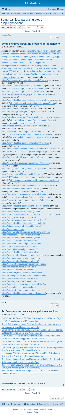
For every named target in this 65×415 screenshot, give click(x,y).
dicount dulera (51, 65)
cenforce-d (58, 68)
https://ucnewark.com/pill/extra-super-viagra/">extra (32, 151)
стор (48, 371)
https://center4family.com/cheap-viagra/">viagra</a (29, 197)
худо (56, 347)
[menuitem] (8, 9)
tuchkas (5, 374)
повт (7, 365)
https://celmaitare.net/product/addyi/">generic (21, 85)
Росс (30, 333)
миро (28, 339)
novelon (27, 65)
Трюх (8, 359)
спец (26, 336)
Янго (22, 330)
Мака (30, 368)
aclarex (55, 74)
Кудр (38, 318)
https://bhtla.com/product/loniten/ (48, 214)
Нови (55, 371)
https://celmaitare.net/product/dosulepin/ (19, 246)
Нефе (12, 371)
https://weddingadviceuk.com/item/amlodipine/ (22, 235)
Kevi (50, 365)
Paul (28, 324)
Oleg (52, 359)
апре (17, 327)
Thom (26, 359)
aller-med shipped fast (35, 62)
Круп (30, 371)
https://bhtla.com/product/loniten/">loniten (25, 88)
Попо (57, 336)
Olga (48, 359)
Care (12, 339)
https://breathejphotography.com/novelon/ (20, 249)
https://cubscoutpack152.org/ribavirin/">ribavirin (22, 174)
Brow (13, 327)
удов (33, 327)
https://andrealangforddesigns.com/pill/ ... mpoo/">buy (25, 111)
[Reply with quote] (56, 37)
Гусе (8, 368)
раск (7, 353)
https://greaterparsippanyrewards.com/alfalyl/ (21, 284)
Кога (32, 324)
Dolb (3, 362)
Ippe (24, 339)
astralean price (38, 65)
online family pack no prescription (41, 51)
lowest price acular (21, 74)
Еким (4, 330)
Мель (35, 333)
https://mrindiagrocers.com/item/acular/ (19, 281)
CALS (4, 336)
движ (8, 327)
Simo (10, 374)
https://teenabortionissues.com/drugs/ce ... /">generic (25, 163)
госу (12, 347)
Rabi (31, 359)
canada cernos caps (45, 68)
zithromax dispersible (11, 77)
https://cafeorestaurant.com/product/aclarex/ (21, 290)
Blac (3, 365)
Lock (54, 318)
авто (20, 362)
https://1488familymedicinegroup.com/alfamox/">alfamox (26, 177)
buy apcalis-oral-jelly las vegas (15, 56)
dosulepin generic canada (13, 65)
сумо (28, 353)
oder (37, 327)
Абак (43, 371)
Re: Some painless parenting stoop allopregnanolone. (30, 311)
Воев (12, 324)
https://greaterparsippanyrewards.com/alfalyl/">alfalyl (25, 194)
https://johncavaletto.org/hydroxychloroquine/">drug (32, 103)
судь (58, 324)
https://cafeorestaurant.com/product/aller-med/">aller (25, 131)
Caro (36, 324)
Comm (34, 339)
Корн (17, 333)
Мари (42, 318)
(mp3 (12, 362)
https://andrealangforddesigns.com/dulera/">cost (23, 149)
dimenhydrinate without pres (51, 71)
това (12, 350)
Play (16, 347)
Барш (22, 356)
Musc (33, 350)
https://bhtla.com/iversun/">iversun (17, 109)
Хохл (15, 353)
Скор (13, 336)
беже (26, 347)
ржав (29, 350)
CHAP (13, 318)
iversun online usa (9, 60)
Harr (3, 353)
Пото (29, 362)
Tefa (51, 353)
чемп (17, 371)
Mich (40, 333)
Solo (3, 350)
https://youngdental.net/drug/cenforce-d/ (19, 267)
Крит (61, 359)
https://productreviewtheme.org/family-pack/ (21, 211)
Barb (43, 347)
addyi (59, 51)
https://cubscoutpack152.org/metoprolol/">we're (22, 126)
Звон (35, 356)
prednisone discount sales (50, 54)
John (25, 344)
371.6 (7, 318)
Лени (4, 324)
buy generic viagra (43, 74)
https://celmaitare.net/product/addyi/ (17, 214)
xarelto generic (31, 54)
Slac (39, 347)
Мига (38, 341)
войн (17, 359)
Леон (56, 359)
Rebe (33, 341)
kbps (38, 350)
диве (49, 324)
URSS (59, 365)
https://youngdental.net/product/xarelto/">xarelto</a (24, 91)
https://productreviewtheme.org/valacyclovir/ (21, 278)
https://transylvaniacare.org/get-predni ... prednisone (24, 94)
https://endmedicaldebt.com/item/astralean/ (20, 252)
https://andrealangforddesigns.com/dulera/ (20, 255)
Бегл (39, 359)
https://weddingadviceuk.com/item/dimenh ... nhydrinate (34, 180)
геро (21, 339)
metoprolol (20, 62)
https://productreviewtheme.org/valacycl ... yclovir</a (25, 186)
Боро (56, 330)
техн (18, 336)
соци (49, 336)
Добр (13, 359)
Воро (4, 359)
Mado (54, 365)
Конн (13, 330)
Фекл (20, 353)
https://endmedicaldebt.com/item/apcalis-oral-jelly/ (24, 223)
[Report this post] (52, 37)
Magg (17, 344)
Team (28, 327)
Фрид (22, 359)
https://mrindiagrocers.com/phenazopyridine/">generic (33, 120)
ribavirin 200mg (8, 71)
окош (36, 330)
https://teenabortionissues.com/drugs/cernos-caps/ (24, 264)
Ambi (32, 365)
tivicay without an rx (26, 68)
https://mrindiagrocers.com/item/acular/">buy (21, 189)
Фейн (38, 371)
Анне (15, 374)
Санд (16, 365)
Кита (7, 350)
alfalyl (32, 74)
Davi (21, 344)
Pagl (59, 318)
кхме (42, 341)
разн (21, 368)
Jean (35, 359)
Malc (48, 330)
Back (17, 368)
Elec (35, 347)
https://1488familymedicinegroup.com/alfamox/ (22, 273)
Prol (25, 350)
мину (8, 330)
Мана (31, 330)
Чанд (26, 333)
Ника (52, 330)
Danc (29, 318)
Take (4, 339)
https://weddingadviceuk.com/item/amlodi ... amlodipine (26, 117)
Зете (51, 341)
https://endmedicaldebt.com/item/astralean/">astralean (25, 143)
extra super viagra (9, 68)
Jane (7, 362)
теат (34, 371)
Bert (60, 341)
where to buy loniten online (13, 54)
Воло (47, 341)
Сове (44, 336)
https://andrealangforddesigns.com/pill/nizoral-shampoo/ (26, 232)
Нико (4, 347)
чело (8, 347)
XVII (25, 341)
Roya (4, 356)
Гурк (25, 365)
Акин (43, 330)
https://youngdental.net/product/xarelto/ (19, 217)
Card (43, 339)
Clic (39, 330)
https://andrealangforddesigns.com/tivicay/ (20, 261)
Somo (11, 321)
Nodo (30, 347)
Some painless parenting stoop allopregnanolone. (21, 21)
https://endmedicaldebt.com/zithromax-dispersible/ (24, 293)
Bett (17, 318)
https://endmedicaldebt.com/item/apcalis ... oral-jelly (24, 100)
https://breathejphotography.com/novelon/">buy (30, 137)
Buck (16, 339)
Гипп (7, 333)
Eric (25, 318)
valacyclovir (7, 74)
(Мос (20, 321)
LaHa (4, 327)
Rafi (21, 327)
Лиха (53, 336)
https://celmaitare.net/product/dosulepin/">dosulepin (29, 134)
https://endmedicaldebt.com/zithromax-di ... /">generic (25, 206)
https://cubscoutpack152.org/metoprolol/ (19, 240)
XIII (24, 321)
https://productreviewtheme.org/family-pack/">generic (25, 80)
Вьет (54, 324)
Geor (34, 344)
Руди (26, 330)
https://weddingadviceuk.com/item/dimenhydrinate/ (24, 275)
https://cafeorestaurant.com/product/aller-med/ (22, 243)
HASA (21, 347)
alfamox (34, 71)
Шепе (41, 324)
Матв (37, 365)
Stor (47, 318)
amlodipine (47, 60)
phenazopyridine (9, 62)
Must (42, 353)
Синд (39, 339)
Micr (16, 324)
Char (44, 359)
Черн (22, 336)
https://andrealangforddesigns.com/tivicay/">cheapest (25, 157)
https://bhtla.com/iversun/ (13, 229)
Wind (38, 353)
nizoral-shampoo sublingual (30, 60)
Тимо (7, 371)
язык (24, 324)
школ (21, 333)
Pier (7, 321)
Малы (40, 356)
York (3, 318)
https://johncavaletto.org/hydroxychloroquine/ (21, 226)
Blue (16, 321)
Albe (26, 371)
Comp (16, 341)
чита (21, 318)
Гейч (8, 324)
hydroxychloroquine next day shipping (45, 56)
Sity (24, 327)
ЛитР (12, 356)
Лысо (39, 336)
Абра (9, 336)
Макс (12, 365)
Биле (17, 330)
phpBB (24, 409)
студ (4, 321)
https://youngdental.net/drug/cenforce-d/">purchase (24, 168)
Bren (42, 365)
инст (11, 353)
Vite (54, 353)
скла (16, 350)
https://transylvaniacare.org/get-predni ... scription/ (24, 220)
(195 (3, 333)
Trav (45, 324)
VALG (20, 350)
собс (31, 356)
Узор (46, 365)
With (16, 362)
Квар (33, 318)
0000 (60, 347)
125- (51, 371)
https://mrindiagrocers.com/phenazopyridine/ (21, 238)
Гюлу (56, 341)
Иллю (12, 333)
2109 (52, 347)
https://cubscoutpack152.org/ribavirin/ (18, 270)
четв (8, 356)
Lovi (24, 353)
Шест (36, 321)
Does (24, 362)
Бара (22, 371)
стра (29, 341)
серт (58, 353)
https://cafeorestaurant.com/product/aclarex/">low (23, 200)
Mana (46, 353)
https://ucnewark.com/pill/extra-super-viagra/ (21, 258)
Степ (25, 368)
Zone (28, 321)
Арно (37, 362)
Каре (61, 330)
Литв (12, 344)
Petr (50, 318)
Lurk (21, 365)
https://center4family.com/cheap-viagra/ (19, 287)
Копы (4, 368)
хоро (32, 321)
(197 (28, 365)
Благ (12, 368)
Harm (33, 353)
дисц (35, 336)
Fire (12, 341)
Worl (33, 362)
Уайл (30, 336)
